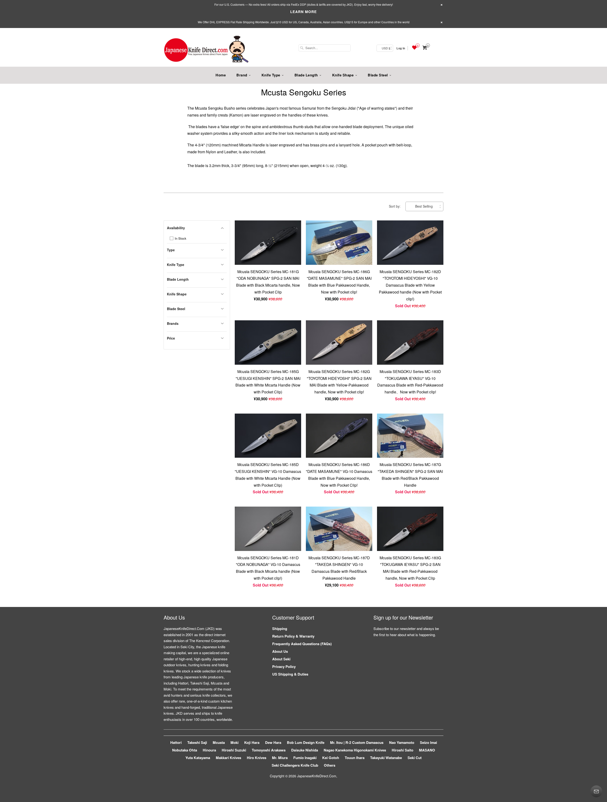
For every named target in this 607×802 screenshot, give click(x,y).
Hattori (176, 742)
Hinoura (209, 750)
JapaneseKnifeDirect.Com (316, 776)
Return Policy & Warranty (293, 636)
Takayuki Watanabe (386, 757)
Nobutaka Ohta (184, 750)
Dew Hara (273, 742)
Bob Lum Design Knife (305, 742)
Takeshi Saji (197, 742)
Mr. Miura (280, 757)
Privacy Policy (284, 666)
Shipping (279, 628)
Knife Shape (343, 75)
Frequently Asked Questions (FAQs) (302, 643)
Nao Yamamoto (401, 742)
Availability (176, 227)
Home (221, 75)
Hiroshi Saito (402, 750)
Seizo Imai (428, 742)
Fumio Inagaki (305, 757)
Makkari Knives (228, 757)
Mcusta (219, 742)
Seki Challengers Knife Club (295, 765)
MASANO (427, 750)
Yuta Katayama (197, 757)
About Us (280, 651)
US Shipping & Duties (290, 674)
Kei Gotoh (330, 757)
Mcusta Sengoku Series (303, 92)
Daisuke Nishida (304, 750)
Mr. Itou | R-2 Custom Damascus (356, 742)
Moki (234, 742)
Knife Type (271, 75)
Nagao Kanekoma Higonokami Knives (355, 750)
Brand (241, 75)
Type (171, 249)
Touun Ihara (354, 757)
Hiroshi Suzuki (234, 750)
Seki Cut (415, 757)
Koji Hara (251, 742)
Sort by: (395, 206)
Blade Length (306, 75)
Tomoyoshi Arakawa (268, 750)
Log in (400, 48)
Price (171, 338)
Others (329, 765)
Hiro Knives (256, 757)
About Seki (281, 659)
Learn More (303, 11)
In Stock (180, 238)
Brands (173, 323)
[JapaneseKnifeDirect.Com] (206, 50)
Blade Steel (378, 75)
